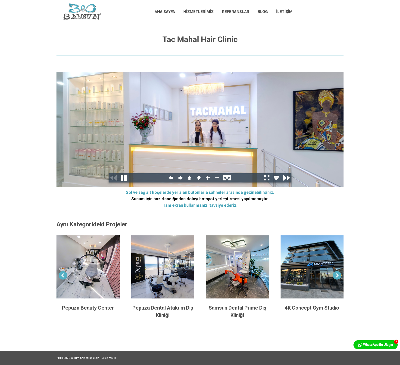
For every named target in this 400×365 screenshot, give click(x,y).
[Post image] (88, 266)
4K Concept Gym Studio (312, 308)
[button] (63, 275)
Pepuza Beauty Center (88, 308)
